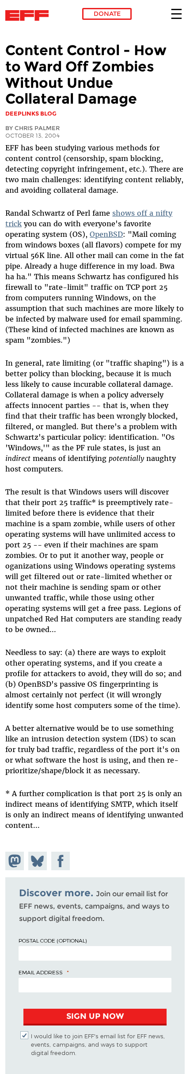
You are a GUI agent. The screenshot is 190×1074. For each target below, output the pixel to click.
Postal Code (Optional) (53, 940)
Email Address (41, 972)
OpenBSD (106, 234)
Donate (107, 13)
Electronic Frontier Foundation (29, 15)
